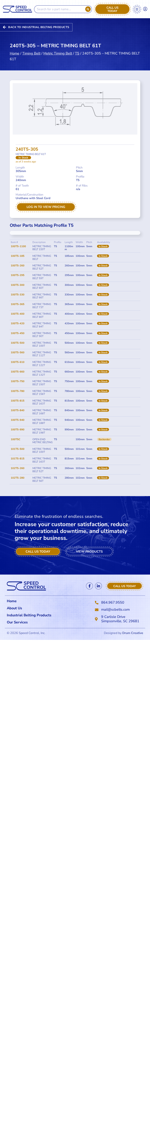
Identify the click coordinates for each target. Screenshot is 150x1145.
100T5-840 (17, 410)
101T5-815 (17, 458)
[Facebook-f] (89, 585)
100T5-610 (17, 362)
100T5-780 (17, 391)
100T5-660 (17, 371)
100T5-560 (17, 352)
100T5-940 (17, 420)
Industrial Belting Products (29, 615)
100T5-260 (17, 265)
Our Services (17, 622)
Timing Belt (31, 53)
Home (14, 53)
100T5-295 (17, 275)
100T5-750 (17, 381)
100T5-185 (17, 256)
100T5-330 (17, 294)
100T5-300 (17, 285)
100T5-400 (17, 314)
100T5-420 (17, 323)
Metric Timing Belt (57, 53)
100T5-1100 (18, 246)
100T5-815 (17, 401)
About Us (14, 608)
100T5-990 (17, 429)
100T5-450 (17, 333)
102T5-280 (17, 478)
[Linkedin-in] (98, 585)
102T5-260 (17, 468)
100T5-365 (17, 304)
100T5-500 (17, 343)
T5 (77, 53)
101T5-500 (17, 449)
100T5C (15, 439)
